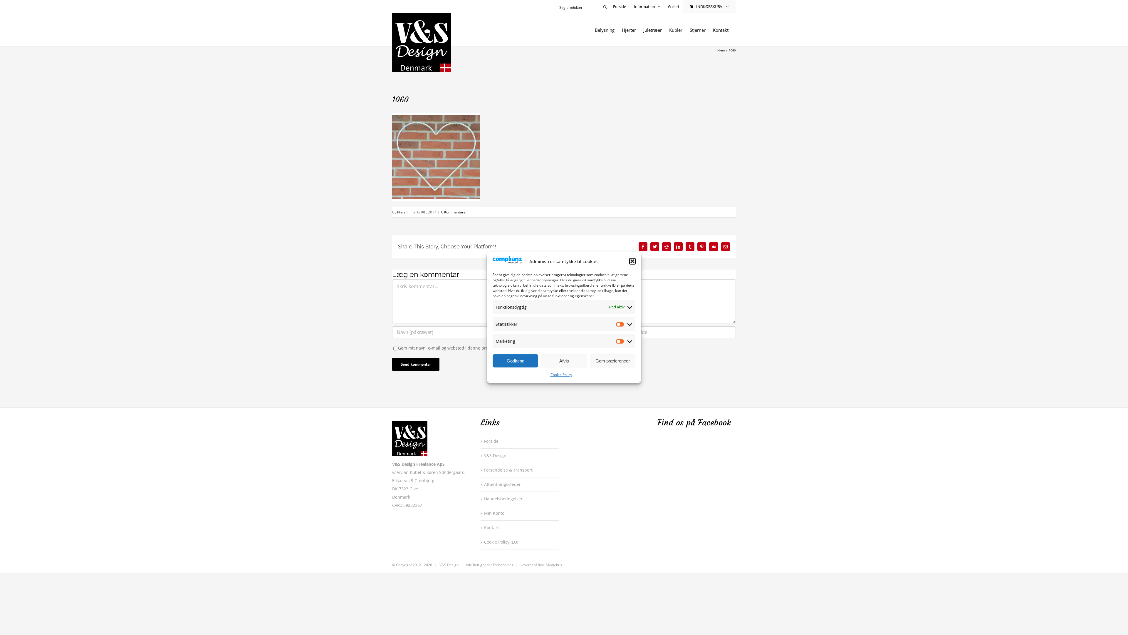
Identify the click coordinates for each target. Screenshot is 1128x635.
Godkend (515, 360)
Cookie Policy (561, 374)
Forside (491, 441)
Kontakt (491, 527)
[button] (632, 261)
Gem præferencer (612, 360)
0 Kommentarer (454, 212)
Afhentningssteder (502, 484)
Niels (401, 212)
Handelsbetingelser (503, 499)
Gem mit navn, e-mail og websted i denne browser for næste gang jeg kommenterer (480, 348)
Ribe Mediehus (550, 564)
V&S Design (495, 455)
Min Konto (494, 513)
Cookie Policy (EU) (501, 542)
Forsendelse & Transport (508, 470)
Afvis (564, 360)
